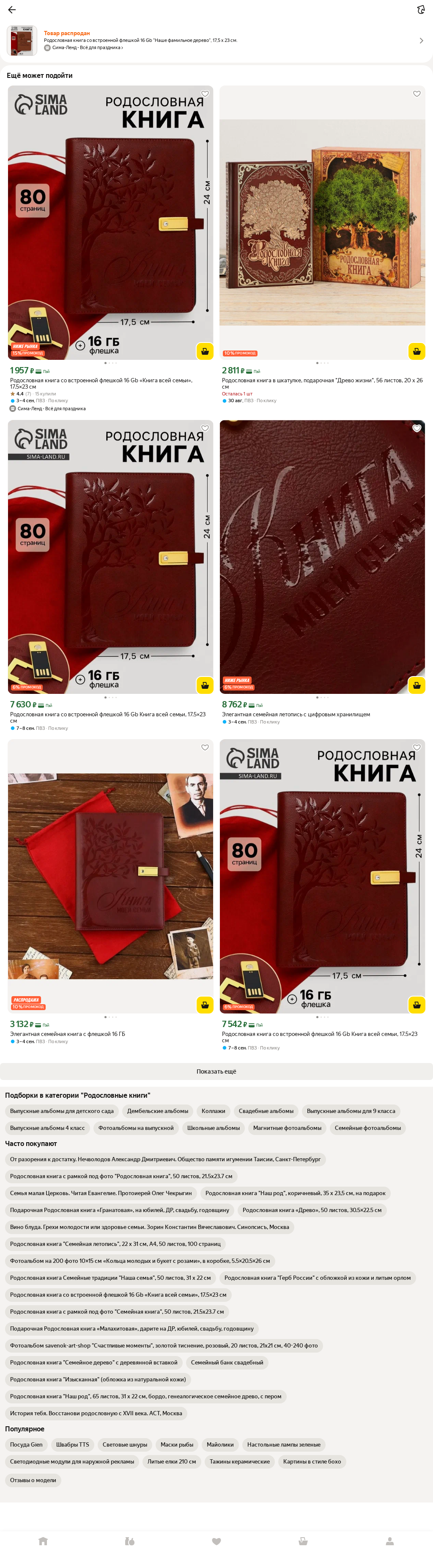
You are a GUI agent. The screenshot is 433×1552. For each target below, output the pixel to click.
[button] (12, 10)
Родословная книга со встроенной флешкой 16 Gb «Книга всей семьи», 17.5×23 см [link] (101, 383)
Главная (43, 1541)
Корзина (303, 1541)
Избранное (216, 1541)
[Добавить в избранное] (205, 94)
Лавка (130, 1541)
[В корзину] (205, 351)
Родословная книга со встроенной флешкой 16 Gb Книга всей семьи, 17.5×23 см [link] (108, 717)
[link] (62, 1111)
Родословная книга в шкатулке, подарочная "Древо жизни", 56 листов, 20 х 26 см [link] (322, 383)
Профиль (389, 1541)
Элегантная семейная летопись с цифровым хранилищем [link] (296, 714)
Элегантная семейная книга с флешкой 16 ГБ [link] (67, 1034)
